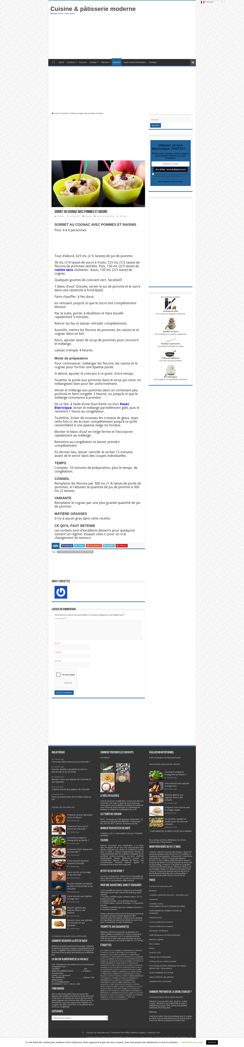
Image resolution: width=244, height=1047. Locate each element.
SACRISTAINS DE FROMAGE (131, 991)
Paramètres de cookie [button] (192, 1042)
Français (209, 2)
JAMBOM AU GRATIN (111, 972)
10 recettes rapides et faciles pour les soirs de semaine (176, 821)
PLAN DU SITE (155, 953)
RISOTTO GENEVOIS (128, 986)
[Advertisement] (142, 36)
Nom (57, 643)
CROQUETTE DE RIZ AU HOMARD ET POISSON (126, 961)
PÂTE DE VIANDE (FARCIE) (122, 982)
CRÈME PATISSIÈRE (108, 963)
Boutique (153, 62)
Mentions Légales (156, 939)
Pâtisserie (105, 62)
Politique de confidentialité (160, 957)
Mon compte (154, 944)
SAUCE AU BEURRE (118, 995)
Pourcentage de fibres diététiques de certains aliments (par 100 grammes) (167, 841)
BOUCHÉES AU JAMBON (119, 955)
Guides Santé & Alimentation (134, 62)
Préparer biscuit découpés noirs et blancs (80, 816)
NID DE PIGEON (116, 976)
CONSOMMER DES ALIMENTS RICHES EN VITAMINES (171, 831)
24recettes (60, 216)
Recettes (93, 62)
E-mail (58, 652)
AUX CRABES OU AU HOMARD (112, 950)
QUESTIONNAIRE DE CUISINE (161, 973)
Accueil (53, 62)
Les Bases (71, 62)
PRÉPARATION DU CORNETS (111, 980)
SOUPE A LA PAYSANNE (118, 997)
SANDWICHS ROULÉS (120, 993)
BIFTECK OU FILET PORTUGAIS (114, 953)
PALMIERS (107, 978)
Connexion (153, 899)
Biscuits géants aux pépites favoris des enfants (76, 910)
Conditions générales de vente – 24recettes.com (168, 895)
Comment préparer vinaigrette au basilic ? (78, 839)
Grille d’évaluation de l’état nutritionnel (164, 935)
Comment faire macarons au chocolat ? (79, 850)
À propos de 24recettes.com (63, 807)
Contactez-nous (155, 918)
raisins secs (64, 270)
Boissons (83, 62)
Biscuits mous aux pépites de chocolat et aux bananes (79, 923)
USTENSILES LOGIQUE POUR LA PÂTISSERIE (69, 936)
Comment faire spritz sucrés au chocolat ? (77, 827)
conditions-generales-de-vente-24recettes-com (173, 1037)
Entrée (61, 62)
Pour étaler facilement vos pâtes (171, 345)
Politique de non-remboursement (162, 961)
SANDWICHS (105, 993)
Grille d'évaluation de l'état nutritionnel (164, 758)
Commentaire (61, 618)
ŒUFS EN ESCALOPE (119, 999)
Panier (151, 948)
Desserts (116, 62)
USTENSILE (104, 758)
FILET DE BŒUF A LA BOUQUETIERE (123, 967)
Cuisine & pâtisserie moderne (93, 8)
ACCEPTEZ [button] (212, 1042)
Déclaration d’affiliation (158, 931)
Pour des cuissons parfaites (170, 359)
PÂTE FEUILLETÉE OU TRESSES (122, 984)
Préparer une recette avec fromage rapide (177, 808)
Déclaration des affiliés (120, 1032)
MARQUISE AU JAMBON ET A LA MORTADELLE (119, 974)
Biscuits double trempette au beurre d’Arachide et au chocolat (80, 886)
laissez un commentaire (106, 216)
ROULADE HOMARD (122, 989)
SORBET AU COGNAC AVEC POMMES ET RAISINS (75, 552)
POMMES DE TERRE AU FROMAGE (125, 978)
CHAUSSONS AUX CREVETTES (122, 957)
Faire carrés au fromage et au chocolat (79, 873)
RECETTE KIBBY (113, 986)
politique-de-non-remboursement (138, 1037)
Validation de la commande (160, 981)
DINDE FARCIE (122, 963)
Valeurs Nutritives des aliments (161, 977)
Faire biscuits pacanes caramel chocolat (78, 862)
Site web (58, 661)
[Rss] (83, 1032)
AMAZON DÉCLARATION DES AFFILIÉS (164, 764)
